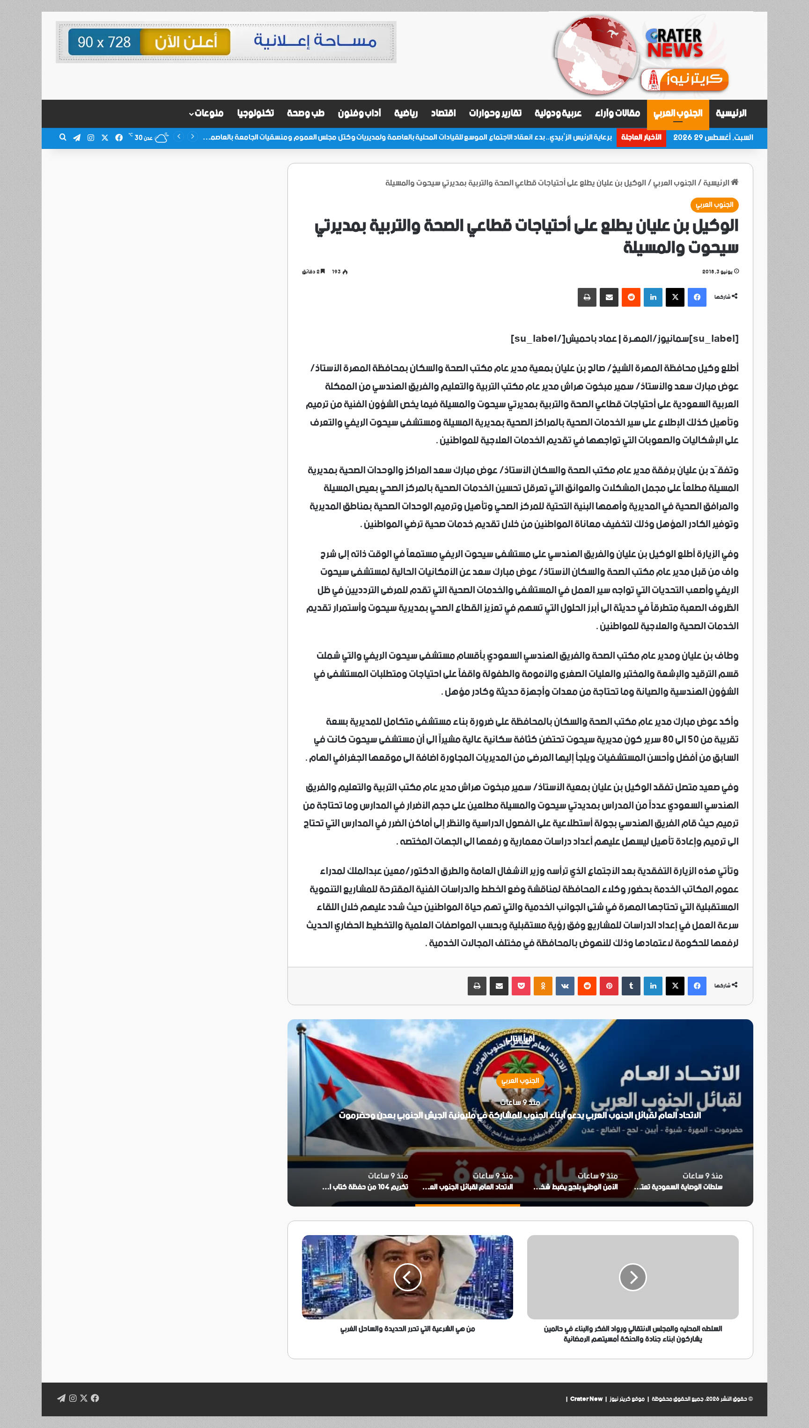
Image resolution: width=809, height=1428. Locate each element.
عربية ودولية (558, 113)
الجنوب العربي (678, 113)
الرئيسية (731, 113)
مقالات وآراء (617, 113)
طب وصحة (306, 113)
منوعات (209, 113)
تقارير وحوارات (495, 113)
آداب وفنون (360, 113)
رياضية (406, 113)
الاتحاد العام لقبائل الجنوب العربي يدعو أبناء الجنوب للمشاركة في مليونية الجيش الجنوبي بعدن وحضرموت (520, 1115)
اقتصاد (443, 113)
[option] (520, 1113)
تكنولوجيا (255, 113)
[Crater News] (651, 55)
